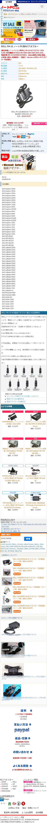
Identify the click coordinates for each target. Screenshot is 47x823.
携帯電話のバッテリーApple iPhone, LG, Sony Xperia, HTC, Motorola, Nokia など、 (35, 785)
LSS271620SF (6, 544)
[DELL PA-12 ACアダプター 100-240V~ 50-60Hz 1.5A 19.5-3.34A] (24, 96)
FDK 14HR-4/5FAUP (13, 546)
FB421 (36, 544)
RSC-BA (39, 546)
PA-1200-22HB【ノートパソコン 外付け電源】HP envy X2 (36, 478)
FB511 (14, 544)
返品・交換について (30, 808)
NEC (14, 789)
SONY (15, 786)
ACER (3, 782)
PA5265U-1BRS (22, 549)
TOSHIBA (4, 789)
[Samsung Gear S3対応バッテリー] (35, 24)
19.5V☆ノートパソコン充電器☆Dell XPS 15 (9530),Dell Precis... (36, 424)
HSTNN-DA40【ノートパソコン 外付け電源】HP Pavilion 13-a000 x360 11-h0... (12, 478)
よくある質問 (27, 812)
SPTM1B (11, 551)
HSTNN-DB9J (34, 549)
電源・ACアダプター (11, 14)
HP (14, 784)
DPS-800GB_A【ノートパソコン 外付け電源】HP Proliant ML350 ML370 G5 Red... (12, 505)
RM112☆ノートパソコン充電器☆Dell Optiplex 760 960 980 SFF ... (13, 451)
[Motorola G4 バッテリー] (12, 24)
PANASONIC (6, 791)
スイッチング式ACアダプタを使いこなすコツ (23, 396)
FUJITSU (4, 784)
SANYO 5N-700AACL (8, 549)
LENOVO (4, 786)
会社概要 (39, 812)
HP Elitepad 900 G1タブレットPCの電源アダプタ (19, 656)
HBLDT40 (18, 551)
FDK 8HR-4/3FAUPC (28, 546)
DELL (23, 14)
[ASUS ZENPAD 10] (12, 33)
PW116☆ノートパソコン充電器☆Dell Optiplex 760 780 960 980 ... (35, 451)
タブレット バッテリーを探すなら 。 (35, 792)
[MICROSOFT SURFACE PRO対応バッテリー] (35, 33)
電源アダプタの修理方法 (15, 399)
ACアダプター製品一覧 (12, 531)
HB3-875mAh (28, 544)
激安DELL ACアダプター (12, 529)
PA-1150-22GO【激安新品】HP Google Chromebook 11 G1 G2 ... (36, 505)
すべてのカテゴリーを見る (2, 22)
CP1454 (20, 544)
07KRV (42, 549)
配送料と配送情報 (11, 812)
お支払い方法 (13, 808)
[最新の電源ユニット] (13, 39)
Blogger (6, 799)
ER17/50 (4, 551)
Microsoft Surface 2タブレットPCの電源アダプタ (19, 634)
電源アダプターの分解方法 (16, 402)
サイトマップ (36, 2)
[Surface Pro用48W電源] (18, 166)
